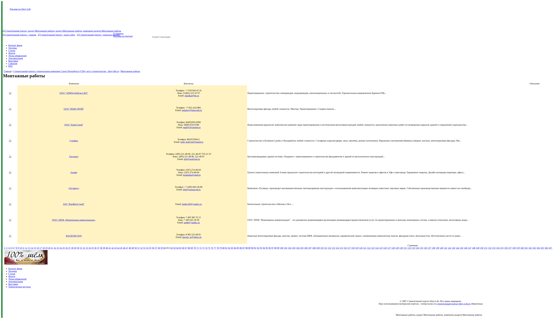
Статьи (11, 50)
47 (127, 248)
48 (130, 248)
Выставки (13, 61)
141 (445, 248)
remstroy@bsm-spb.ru (192, 110)
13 (29, 248)
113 (333, 248)
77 (215, 248)
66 (183, 248)
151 (485, 248)
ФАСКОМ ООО (74, 236)
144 (457, 248)
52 (141, 248)
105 (302, 248)
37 (98, 248)
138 (433, 248)
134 (417, 248)
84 (235, 248)
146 (465, 248)
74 (206, 248)
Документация (15, 58)
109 (318, 248)
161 (526, 248)
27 (69, 248)
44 (118, 248)
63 (174, 248)
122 (369, 248)
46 (124, 248)
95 (267, 248)
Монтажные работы (130, 71)
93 (261, 248)
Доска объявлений (17, 56)
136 (425, 248)
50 (136, 248)
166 (546, 248)
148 (473, 248)
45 (121, 248)
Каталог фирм (15, 45)
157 (510, 248)
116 (345, 248)
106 (306, 248)
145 (461, 248)
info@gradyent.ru (192, 159)
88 (246, 248)
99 (278, 248)
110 (322, 248)
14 (32, 248)
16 (38, 248)
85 (238, 248)
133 (413, 248)
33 (87, 248)
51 (138, 248)
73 (203, 248)
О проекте (118, 33)
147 (469, 248)
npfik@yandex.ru (192, 222)
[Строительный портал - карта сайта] (56, 35)
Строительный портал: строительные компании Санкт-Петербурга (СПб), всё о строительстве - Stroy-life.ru (66, 71)
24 (61, 248)
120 (360, 248)
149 (477, 248)
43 (115, 248)
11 (23, 248)
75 (209, 248)
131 (405, 248)
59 (161, 248)
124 (377, 248)
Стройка (74, 140)
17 (40, 248)
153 (494, 248)
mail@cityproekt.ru (192, 127)
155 (502, 248)
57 (156, 248)
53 (144, 248)
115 (341, 248)
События (12, 63)
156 (506, 248)
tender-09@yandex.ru (192, 204)
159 (518, 248)
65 (180, 248)
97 (272, 248)
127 (389, 248)
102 (289, 248)
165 (542, 248)
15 (35, 248)
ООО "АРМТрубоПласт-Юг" (73, 93)
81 (226, 248)
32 (84, 248)
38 (101, 248)
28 (72, 248)
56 (153, 248)
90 (252, 248)
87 (244, 248)
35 (92, 248)
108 (314, 248)
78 (218, 248)
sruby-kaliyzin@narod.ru (191, 142)
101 (285, 248)
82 (229, 248)
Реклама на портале (123, 36)
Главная (8, 71)
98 (275, 248)
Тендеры (12, 48)
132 (409, 248)
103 (294, 248)
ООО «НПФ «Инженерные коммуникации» (73, 220)
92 (258, 248)
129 (397, 248)
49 (133, 248)
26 (66, 248)
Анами (73, 172)
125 (381, 248)
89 (249, 248)
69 (192, 248)
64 (177, 248)
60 (164, 248)
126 (385, 248)
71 (197, 248)
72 (200, 248)
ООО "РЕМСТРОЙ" (74, 109)
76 (212, 248)
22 (55, 248)
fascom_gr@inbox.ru (191, 237)
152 (490, 248)
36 (95, 248)
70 (195, 248)
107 (310, 248)
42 (112, 248)
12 (26, 248)
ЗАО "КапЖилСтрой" (74, 204)
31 (81, 248)
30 (78, 248)
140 (441, 248)
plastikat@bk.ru (192, 95)
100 (281, 248)
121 (365, 248)
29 (75, 248)
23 (58, 248)
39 (104, 248)
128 (393, 248)
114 (337, 248)
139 (437, 248)
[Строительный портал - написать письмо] (98, 35)
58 (159, 248)
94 (264, 248)
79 (220, 248)
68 (189, 248)
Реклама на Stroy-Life (20, 9)
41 (110, 248)
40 (107, 248)
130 (401, 248)
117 (349, 248)
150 (481, 248)
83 (232, 248)
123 (373, 248)
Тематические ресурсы (19, 287)
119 (356, 248)
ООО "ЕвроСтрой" (73, 125)
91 (255, 248)
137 (429, 248)
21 (52, 248)
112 (329, 248)
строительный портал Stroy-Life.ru (453, 304)
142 (449, 248)
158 (514, 248)
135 (421, 248)
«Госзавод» (73, 188)
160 (522, 248)
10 (20, 248)
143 (453, 248)
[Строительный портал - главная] (19, 35)
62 (172, 248)
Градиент (73, 156)
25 (64, 248)
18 (43, 248)
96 (269, 248)
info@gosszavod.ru (192, 189)
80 (223, 248)
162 (530, 248)
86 (241, 248)
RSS (10, 66)
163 (534, 248)
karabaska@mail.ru (192, 175)
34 (89, 248)
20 (49, 248)
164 (538, 248)
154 (498, 248)
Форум (11, 53)
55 (150, 248)
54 (147, 248)
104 (298, 248)
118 (353, 248)
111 (325, 248)
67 (186, 248)
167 (550, 248)
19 (46, 248)
